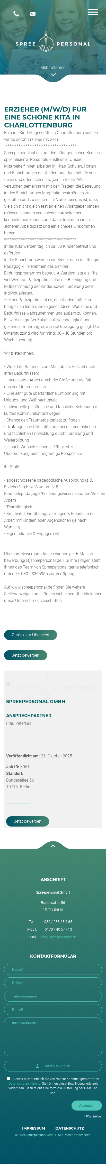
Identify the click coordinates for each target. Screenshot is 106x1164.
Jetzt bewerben (25, 655)
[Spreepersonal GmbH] (53, 41)
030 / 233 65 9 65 (17, 14)
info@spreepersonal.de (34, 14)
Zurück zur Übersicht (30, 635)
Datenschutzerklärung (24, 1083)
